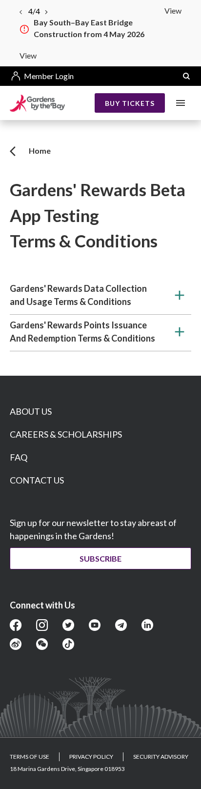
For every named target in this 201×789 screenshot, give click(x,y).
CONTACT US (37, 480)
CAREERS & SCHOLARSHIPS (66, 434)
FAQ (18, 457)
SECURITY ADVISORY (160, 756)
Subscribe (100, 558)
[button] (186, 76)
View (172, 10)
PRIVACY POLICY (91, 756)
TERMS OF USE (29, 756)
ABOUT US (31, 411)
